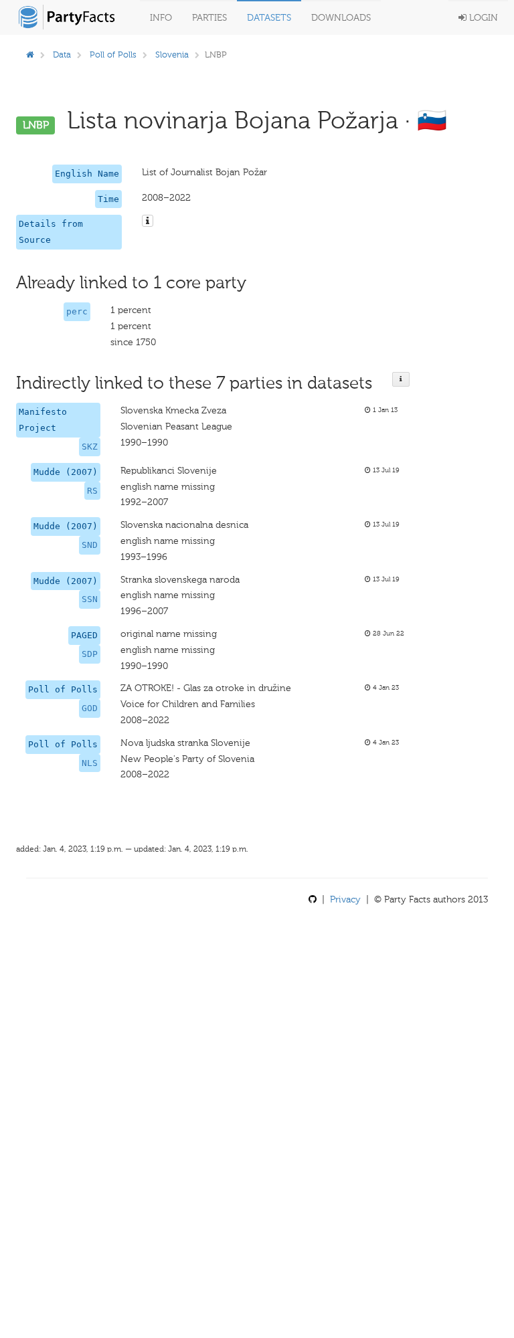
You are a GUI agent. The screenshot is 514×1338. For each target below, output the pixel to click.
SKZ (90, 447)
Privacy (345, 899)
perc (77, 311)
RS (92, 491)
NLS (90, 763)
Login (482, 17)
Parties (209, 17)
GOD (90, 708)
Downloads (341, 17)
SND (90, 545)
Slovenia (172, 55)
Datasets (269, 17)
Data (62, 55)
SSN (90, 599)
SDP (90, 654)
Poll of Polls (113, 55)
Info (161, 17)
